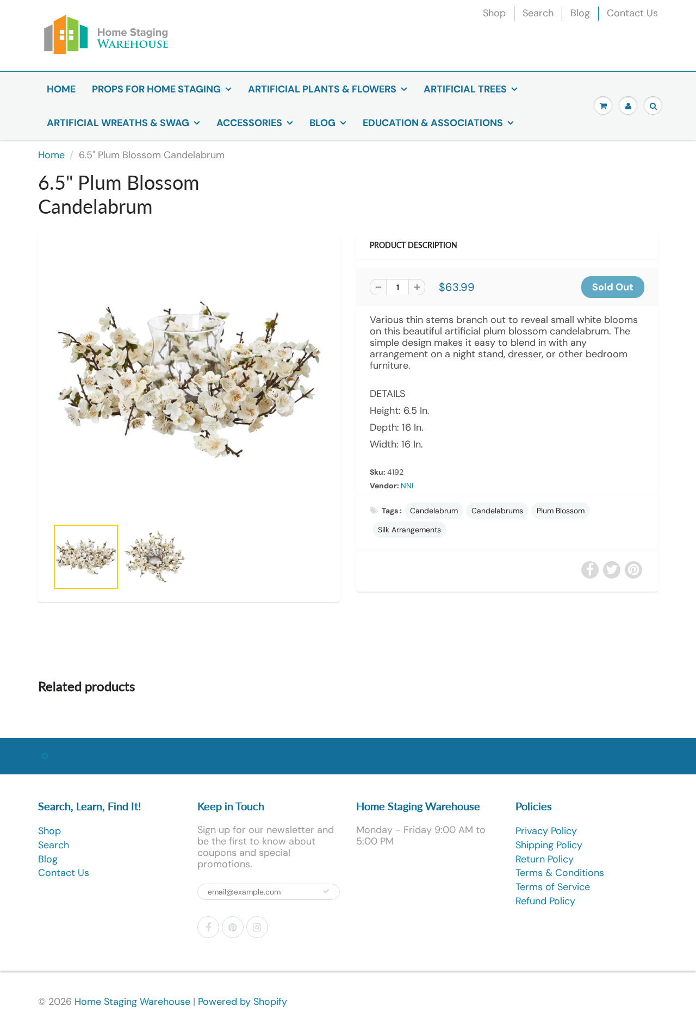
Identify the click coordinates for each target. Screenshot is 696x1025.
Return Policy (544, 859)
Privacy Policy (546, 830)
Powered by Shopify (242, 1001)
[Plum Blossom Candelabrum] (189, 380)
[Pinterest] (233, 927)
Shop (494, 13)
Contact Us (632, 13)
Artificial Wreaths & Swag (118, 122)
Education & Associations (433, 122)
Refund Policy (545, 901)
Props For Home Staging (156, 89)
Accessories (249, 122)
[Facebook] (208, 927)
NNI (407, 485)
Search (538, 13)
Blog (580, 13)
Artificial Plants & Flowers (322, 89)
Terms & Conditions (559, 872)
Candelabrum (434, 510)
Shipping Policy (548, 845)
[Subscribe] (326, 891)
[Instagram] (257, 927)
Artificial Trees (465, 89)
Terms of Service (552, 886)
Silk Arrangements (409, 530)
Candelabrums (497, 510)
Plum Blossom (561, 510)
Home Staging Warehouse (132, 1001)
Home (61, 89)
